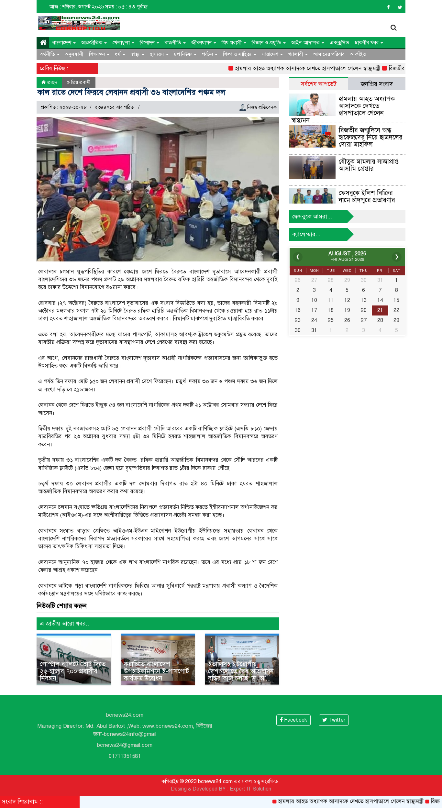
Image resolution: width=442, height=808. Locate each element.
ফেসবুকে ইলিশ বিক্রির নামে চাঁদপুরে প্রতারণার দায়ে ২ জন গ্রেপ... (367, 200)
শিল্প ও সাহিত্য (238, 54)
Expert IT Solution (250, 789)
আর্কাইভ (358, 54)
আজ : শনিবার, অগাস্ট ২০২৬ (77, 7)
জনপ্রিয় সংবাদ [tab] (377, 84)
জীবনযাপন (202, 42)
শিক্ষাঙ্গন (97, 54)
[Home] (43, 42)
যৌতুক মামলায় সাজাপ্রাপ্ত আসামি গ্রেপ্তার (369, 165)
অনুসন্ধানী (74, 54)
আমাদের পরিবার (329, 54)
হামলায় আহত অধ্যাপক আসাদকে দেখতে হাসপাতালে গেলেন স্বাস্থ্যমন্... (343, 109)
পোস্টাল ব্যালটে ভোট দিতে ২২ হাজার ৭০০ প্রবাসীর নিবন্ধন (72, 671)
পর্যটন (208, 54)
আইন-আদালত (306, 42)
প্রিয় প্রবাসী (232, 42)
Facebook (295, 720)
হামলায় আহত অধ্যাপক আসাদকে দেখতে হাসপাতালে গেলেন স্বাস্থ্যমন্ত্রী (289, 68)
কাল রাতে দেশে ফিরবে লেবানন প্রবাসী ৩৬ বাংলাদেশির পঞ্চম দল (131, 92)
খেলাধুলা (121, 42)
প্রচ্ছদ (51, 82)
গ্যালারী (296, 54)
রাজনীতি (173, 42)
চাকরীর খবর (367, 42)
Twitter (336, 720)
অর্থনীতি (48, 54)
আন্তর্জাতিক (92, 42)
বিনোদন (148, 42)
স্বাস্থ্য (136, 54)
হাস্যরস (157, 54)
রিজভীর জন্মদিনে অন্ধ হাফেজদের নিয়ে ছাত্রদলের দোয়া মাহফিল (371, 137)
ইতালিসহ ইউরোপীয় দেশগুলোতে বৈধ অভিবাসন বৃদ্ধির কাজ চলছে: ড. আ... (241, 671)
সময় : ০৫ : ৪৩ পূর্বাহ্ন (126, 7)
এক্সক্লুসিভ (339, 42)
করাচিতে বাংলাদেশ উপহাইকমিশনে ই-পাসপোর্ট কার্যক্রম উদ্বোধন (156, 671)
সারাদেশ (271, 54)
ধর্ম (118, 54)
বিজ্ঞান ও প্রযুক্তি (267, 42)
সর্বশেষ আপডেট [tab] (319, 84)
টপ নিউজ (183, 54)
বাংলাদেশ (62, 42)
